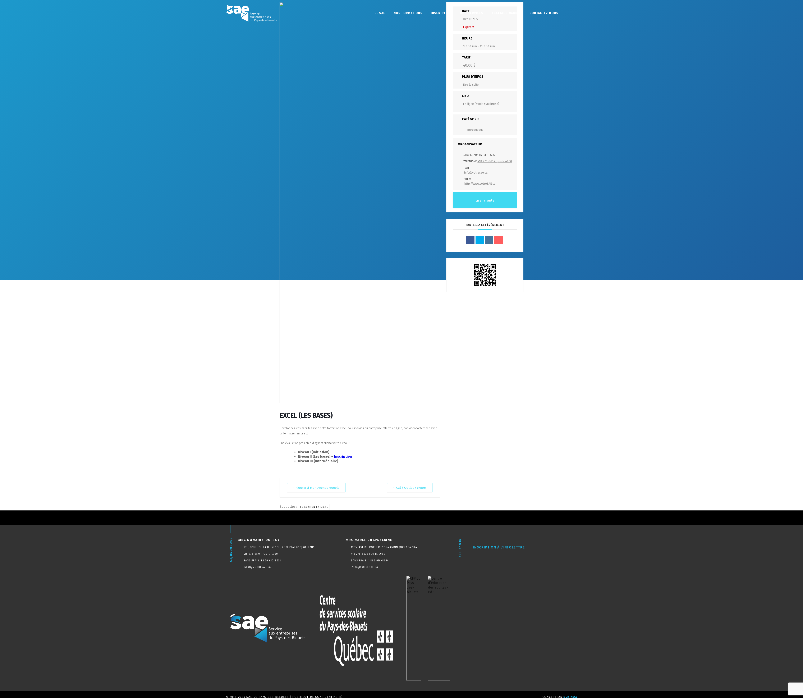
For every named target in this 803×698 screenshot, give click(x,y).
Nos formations (408, 13)
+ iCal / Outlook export (409, 488)
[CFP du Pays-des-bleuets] (414, 628)
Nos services (471, 13)
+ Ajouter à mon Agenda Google (316, 488)
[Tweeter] (480, 240)
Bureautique (475, 130)
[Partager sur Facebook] (470, 240)
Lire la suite (471, 84)
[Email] (498, 240)
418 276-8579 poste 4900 (261, 553)
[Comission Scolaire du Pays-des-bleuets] (356, 628)
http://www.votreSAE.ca (479, 183)
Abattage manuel (506, 13)
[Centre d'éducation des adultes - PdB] (439, 628)
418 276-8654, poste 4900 (494, 161)
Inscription (441, 13)
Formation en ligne (314, 507)
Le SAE (380, 13)
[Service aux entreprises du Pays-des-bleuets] (267, 628)
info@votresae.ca (475, 172)
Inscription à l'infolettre (499, 547)
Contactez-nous (543, 13)
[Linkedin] (489, 240)
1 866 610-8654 (271, 560)
